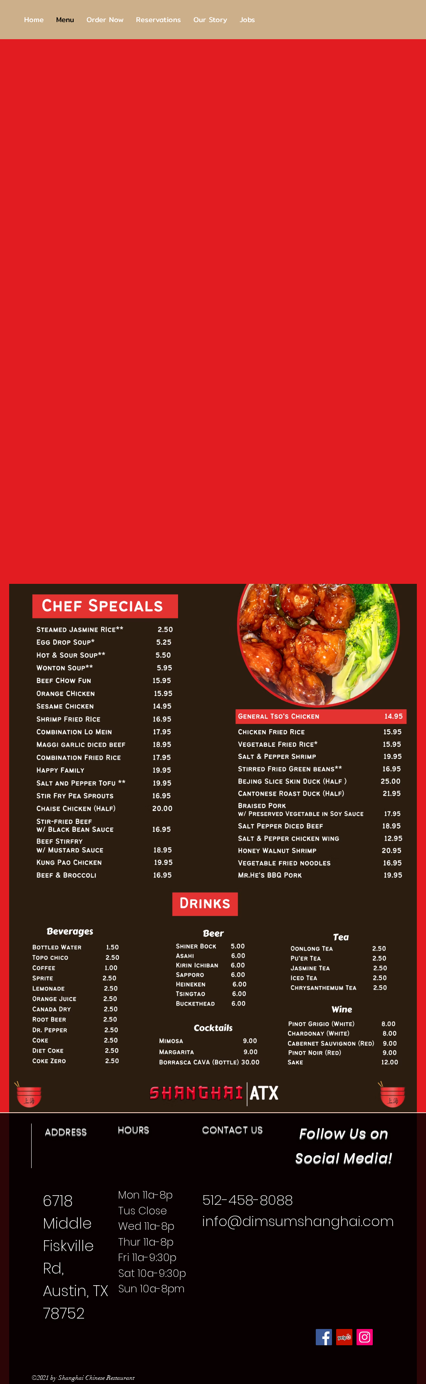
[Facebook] (324, 1337)
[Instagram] (365, 1337)
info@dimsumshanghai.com (298, 1221)
